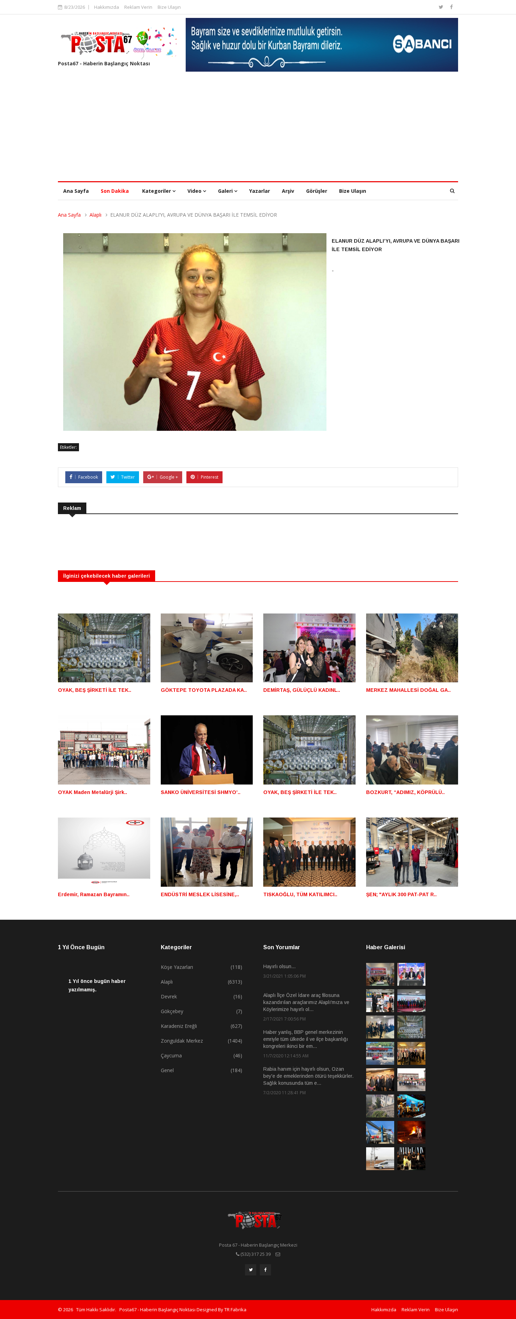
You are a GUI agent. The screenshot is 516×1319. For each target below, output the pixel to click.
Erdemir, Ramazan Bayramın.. (94, 894)
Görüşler (316, 191)
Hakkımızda (106, 7)
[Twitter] (442, 7)
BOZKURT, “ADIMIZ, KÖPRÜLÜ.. (405, 792)
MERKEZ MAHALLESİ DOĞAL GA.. (408, 690)
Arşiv (288, 191)
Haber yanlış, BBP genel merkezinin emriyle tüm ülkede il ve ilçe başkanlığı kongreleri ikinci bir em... (305, 1039)
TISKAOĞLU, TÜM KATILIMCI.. (300, 894)
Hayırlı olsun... (279, 966)
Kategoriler (157, 191)
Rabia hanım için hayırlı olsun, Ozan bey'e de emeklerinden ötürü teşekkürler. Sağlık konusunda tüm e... (308, 1076)
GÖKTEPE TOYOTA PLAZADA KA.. (204, 690)
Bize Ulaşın (169, 7)
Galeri (226, 191)
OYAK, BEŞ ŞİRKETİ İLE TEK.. (94, 690)
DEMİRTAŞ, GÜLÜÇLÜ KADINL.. (301, 690)
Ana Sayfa (76, 191)
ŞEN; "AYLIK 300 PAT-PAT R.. (401, 894)
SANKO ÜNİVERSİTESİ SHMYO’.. (200, 792)
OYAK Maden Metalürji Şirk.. (92, 792)
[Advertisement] (258, 128)
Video (195, 191)
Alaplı (95, 214)
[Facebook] (451, 7)
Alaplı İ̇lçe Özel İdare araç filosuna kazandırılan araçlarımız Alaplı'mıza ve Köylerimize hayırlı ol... (306, 1002)
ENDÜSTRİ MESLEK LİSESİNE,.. (200, 894)
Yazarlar (259, 191)
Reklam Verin (138, 7)
